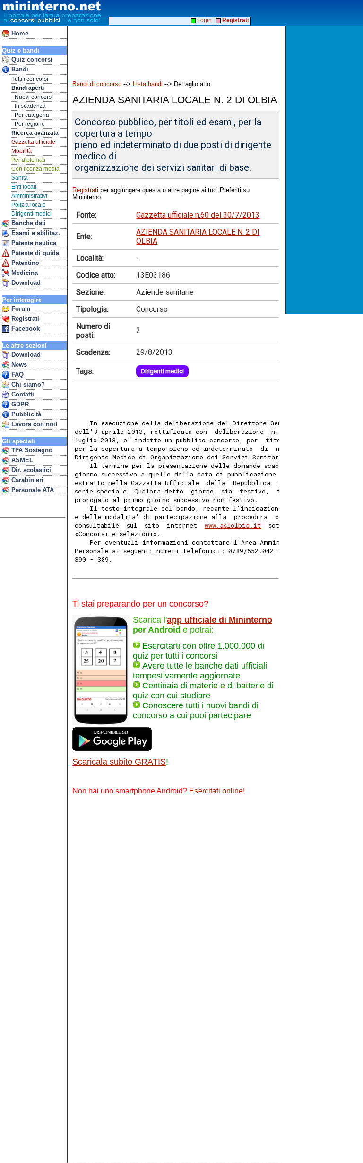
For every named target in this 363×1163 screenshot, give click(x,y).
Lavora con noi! (33, 424)
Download (25, 282)
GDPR (19, 404)
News (18, 364)
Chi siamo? (27, 384)
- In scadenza (28, 106)
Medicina (23, 272)
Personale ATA (31, 489)
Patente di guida (34, 252)
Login (204, 20)
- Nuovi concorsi (32, 97)
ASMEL (21, 460)
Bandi (18, 69)
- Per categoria (30, 115)
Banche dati (27, 223)
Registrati (24, 318)
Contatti (21, 394)
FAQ (16, 374)
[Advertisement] (325, 170)
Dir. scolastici (30, 470)
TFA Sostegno (30, 450)
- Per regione (28, 124)
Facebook (24, 328)
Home (18, 33)
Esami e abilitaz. (34, 233)
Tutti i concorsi (29, 79)
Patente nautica (32, 243)
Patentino (24, 262)
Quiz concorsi (30, 59)
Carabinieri (26, 480)
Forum (20, 308)
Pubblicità (25, 414)
